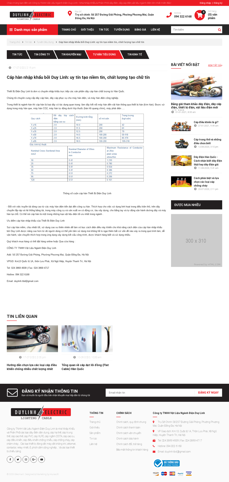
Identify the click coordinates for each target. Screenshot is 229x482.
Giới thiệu (94, 427)
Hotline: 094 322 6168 (169, 446)
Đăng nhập (206, 3)
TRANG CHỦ (69, 29)
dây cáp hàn (42, 98)
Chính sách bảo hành (127, 438)
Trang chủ (94, 422)
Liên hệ (93, 444)
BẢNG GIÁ (140, 29)
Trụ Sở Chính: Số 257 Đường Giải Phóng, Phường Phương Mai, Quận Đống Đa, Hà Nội (186, 424)
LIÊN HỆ (155, 29)
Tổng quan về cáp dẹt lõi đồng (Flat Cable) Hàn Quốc (85, 367)
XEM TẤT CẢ (214, 65)
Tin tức (93, 438)
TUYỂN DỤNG (122, 29)
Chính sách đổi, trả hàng (129, 444)
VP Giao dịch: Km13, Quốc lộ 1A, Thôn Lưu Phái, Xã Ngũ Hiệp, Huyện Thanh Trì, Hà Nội (185, 433)
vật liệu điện (71, 214)
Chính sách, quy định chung (131, 422)
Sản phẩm (95, 433)
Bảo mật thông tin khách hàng (132, 449)
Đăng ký (218, 3)
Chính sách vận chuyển (128, 433)
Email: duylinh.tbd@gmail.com (174, 451)
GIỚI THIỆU (87, 29)
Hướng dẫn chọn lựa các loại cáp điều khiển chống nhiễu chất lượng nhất (32, 367)
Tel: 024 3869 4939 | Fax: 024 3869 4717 (179, 440)
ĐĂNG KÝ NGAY (208, 392)
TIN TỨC (104, 29)
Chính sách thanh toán (128, 427)
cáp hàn (94, 91)
